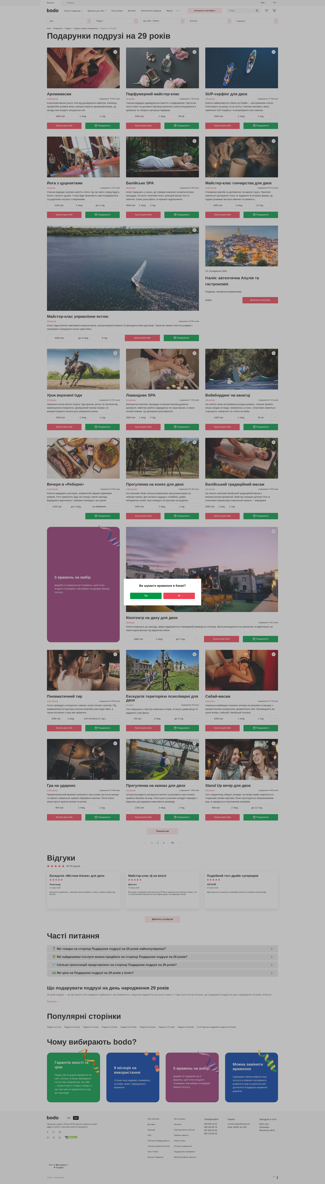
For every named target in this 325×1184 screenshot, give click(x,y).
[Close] (198, 582)
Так (146, 596)
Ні (179, 596)
